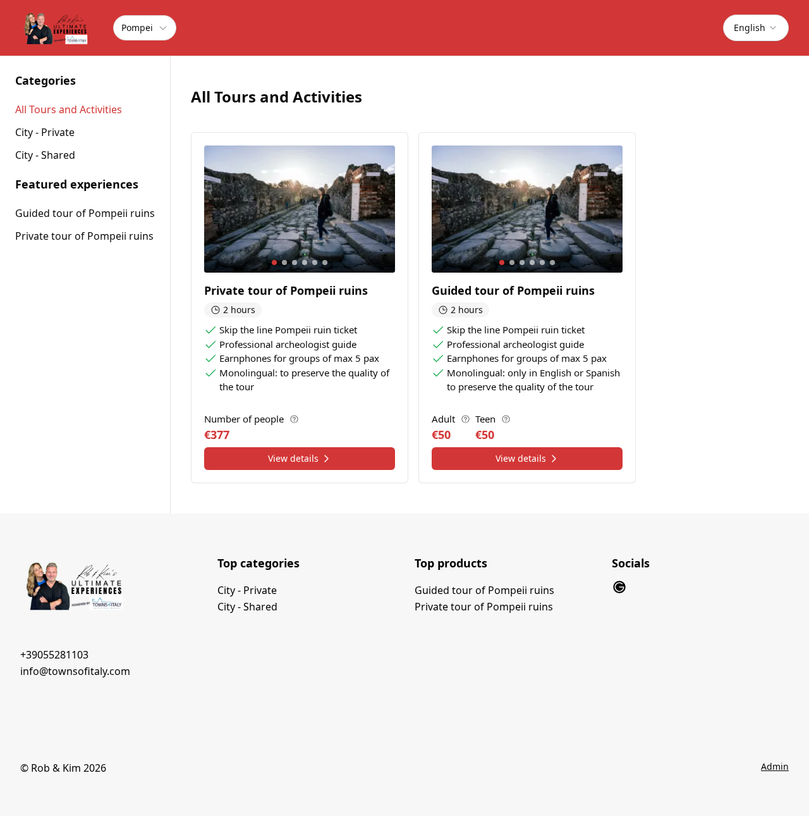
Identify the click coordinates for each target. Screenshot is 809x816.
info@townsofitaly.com (75, 671)
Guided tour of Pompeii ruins (85, 213)
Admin (775, 766)
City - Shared (247, 607)
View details (293, 458)
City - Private (247, 590)
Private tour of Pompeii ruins (84, 236)
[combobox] (756, 28)
